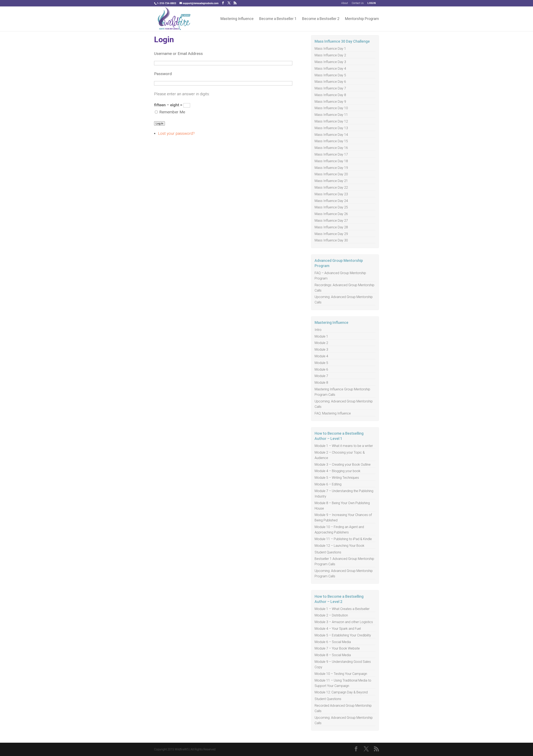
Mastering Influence (237, 19)
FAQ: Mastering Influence (333, 413)
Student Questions (328, 552)
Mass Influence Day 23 (331, 194)
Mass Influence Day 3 (330, 62)
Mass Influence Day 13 (331, 128)
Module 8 (321, 383)
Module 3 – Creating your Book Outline (343, 464)
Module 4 (321, 356)
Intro (318, 330)
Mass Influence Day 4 (330, 69)
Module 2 (321, 343)
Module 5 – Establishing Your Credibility (343, 635)
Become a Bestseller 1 (277, 19)
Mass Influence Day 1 (330, 49)
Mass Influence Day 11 (331, 115)
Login (371, 3)
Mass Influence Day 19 (331, 168)
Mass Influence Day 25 (331, 207)
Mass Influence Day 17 (331, 154)
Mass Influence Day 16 (331, 148)
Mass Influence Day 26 (331, 214)
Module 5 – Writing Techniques (337, 478)
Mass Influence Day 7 (330, 88)
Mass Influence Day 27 (331, 221)
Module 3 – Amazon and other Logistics (344, 622)
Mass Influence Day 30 (331, 240)
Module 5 (321, 363)
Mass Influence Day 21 (331, 181)
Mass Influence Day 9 (330, 102)
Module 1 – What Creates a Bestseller (342, 609)
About (344, 3)
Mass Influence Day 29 (331, 234)
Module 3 (321, 349)
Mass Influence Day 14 (331, 135)
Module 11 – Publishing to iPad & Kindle (343, 539)
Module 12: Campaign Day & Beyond (341, 692)
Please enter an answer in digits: (182, 94)
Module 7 (321, 376)
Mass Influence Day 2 (330, 55)
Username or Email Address (178, 53)
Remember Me (172, 112)
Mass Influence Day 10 (331, 108)
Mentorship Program (362, 19)
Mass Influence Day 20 (331, 174)
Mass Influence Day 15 (331, 141)
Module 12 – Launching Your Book (339, 546)
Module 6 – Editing (328, 484)
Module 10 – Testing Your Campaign (341, 674)
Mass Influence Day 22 (331, 187)
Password (163, 73)
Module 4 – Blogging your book (337, 471)
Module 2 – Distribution (331, 615)
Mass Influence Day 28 (331, 227)
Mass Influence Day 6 (330, 82)
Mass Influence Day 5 (330, 75)
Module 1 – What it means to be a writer (344, 446)
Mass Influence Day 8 (330, 95)
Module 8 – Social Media (333, 655)
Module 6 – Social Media (333, 642)
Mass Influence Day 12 (331, 121)
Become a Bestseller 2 (320, 19)
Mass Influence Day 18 (331, 161)
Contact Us (358, 3)
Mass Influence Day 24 (331, 201)
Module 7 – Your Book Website (337, 648)
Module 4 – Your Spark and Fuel (338, 629)
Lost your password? (176, 133)
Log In (159, 123)
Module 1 (321, 336)
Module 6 (321, 369)
